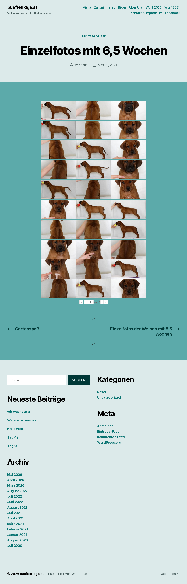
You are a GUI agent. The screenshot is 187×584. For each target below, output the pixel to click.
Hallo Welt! (15, 429)
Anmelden (105, 426)
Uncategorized (93, 36)
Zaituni (99, 7)
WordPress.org (109, 442)
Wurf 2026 (154, 7)
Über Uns (136, 7)
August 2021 (17, 507)
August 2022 (17, 491)
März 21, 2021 (107, 65)
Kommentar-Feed (111, 437)
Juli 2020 (14, 546)
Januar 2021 (17, 535)
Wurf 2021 (172, 7)
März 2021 (15, 524)
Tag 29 (12, 446)
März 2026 (15, 485)
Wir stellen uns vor (22, 420)
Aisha (87, 7)
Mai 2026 (14, 474)
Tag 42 (12, 437)
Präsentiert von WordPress (67, 574)
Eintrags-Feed (108, 431)
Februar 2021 (17, 529)
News (101, 392)
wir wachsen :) (18, 412)
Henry (110, 7)
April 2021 (15, 518)
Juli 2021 (14, 513)
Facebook (172, 13)
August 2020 (17, 540)
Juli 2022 (14, 496)
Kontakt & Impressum (146, 13)
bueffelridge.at (22, 7)
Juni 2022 (15, 502)
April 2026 (15, 480)
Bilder (122, 7)
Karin (84, 65)
